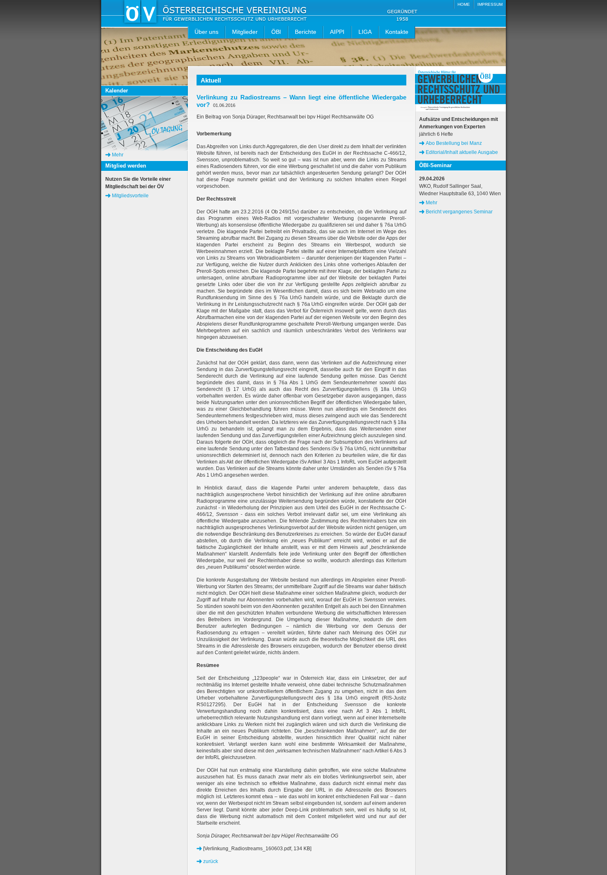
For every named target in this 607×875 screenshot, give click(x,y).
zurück (210, 861)
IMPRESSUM (490, 4)
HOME (464, 4)
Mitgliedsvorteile (130, 196)
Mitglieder (245, 31)
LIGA (365, 31)
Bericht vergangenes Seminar (459, 212)
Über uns (206, 31)
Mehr (117, 155)
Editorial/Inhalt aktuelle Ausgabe (462, 152)
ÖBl (276, 31)
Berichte (305, 31)
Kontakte (396, 31)
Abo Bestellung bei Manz (454, 143)
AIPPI (337, 31)
